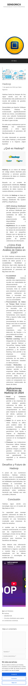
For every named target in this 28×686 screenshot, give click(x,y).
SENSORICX (14, 4)
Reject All (14, 682)
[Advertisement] (14, 22)
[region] (14, 672)
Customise (14, 678)
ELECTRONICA (8, 611)
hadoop (6, 613)
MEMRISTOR (8, 616)
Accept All (14, 674)
